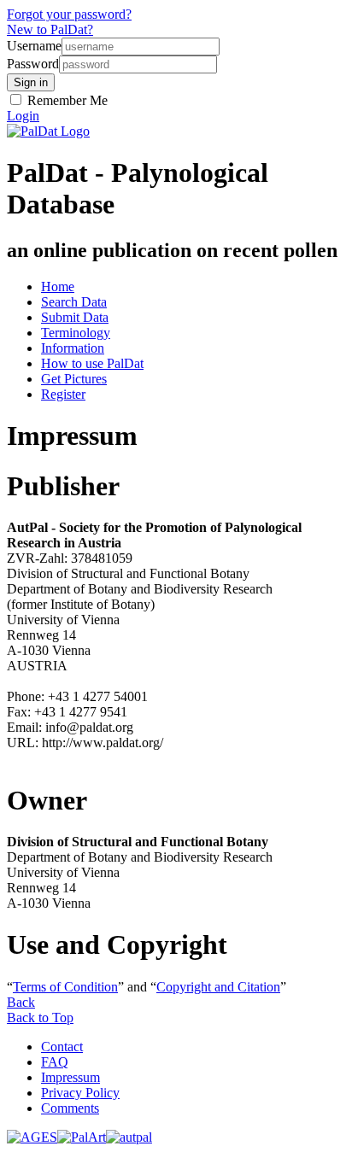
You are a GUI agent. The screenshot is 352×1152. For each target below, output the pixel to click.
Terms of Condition (65, 986)
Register (63, 394)
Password (33, 63)
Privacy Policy (80, 1092)
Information (72, 348)
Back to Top (40, 1017)
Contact (62, 1046)
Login (23, 115)
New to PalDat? (50, 29)
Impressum (70, 1077)
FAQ (54, 1062)
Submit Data (75, 317)
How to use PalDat (92, 363)
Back (21, 1002)
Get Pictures (74, 378)
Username (34, 45)
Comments (70, 1108)
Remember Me (66, 100)
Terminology (75, 332)
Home (57, 286)
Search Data (74, 302)
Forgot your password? (69, 14)
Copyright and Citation (218, 986)
